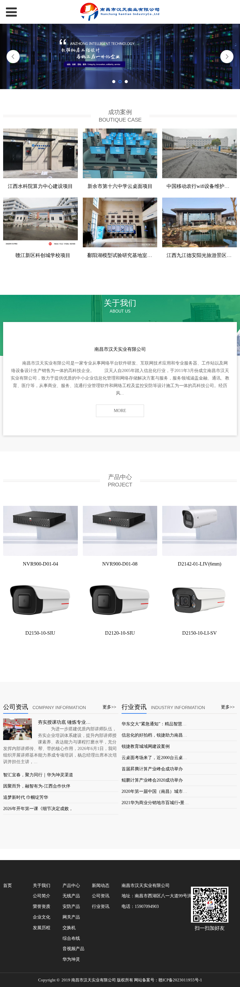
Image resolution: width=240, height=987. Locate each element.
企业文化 (41, 917)
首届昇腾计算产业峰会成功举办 (152, 769)
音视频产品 (73, 948)
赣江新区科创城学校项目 (40, 255)
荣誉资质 (41, 906)
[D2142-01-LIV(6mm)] (199, 531)
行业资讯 (100, 906)
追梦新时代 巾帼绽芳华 (25, 797)
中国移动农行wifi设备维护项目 (200, 186)
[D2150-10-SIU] (40, 600)
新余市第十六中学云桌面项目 (120, 186)
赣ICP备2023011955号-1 (180, 980)
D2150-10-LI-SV (199, 633)
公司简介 (41, 896)
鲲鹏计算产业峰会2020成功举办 (152, 780)
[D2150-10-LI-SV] (199, 600)
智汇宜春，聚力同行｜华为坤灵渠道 (38, 775)
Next (227, 56)
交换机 (69, 927)
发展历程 (41, 927)
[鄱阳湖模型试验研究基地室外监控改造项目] (120, 222)
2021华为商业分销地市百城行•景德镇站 (160, 802)
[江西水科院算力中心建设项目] (40, 153)
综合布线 (71, 938)
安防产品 (71, 906)
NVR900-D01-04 (40, 564)
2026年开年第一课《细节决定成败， (38, 808)
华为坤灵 (71, 959)
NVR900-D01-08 (120, 564)
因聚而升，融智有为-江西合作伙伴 (36, 786)
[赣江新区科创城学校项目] (40, 222)
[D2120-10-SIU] (120, 600)
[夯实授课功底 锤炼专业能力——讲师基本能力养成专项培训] (17, 729)
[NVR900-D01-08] (120, 531)
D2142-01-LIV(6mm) (199, 564)
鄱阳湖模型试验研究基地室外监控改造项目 (134, 255)
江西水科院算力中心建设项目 (40, 186)
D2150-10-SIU (40, 633)
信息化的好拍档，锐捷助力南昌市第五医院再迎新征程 (174, 735)
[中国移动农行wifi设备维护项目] (199, 153)
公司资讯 (100, 896)
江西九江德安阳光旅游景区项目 (202, 255)
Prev (13, 56)
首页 (7, 885)
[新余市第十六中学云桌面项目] (120, 153)
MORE (120, 410)
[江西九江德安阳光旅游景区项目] (199, 222)
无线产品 (71, 896)
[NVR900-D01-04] (40, 531)
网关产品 (71, 917)
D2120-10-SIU (120, 633)
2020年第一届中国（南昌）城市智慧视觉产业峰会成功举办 (178, 791)
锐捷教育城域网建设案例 (146, 746)
